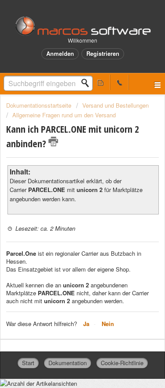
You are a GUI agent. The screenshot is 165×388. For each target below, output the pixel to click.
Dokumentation (67, 363)
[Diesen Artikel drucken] (53, 141)
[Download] (66, 186)
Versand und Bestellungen (115, 105)
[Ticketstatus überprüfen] (101, 82)
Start (28, 363)
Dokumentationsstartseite (39, 105)
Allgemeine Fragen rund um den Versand (64, 115)
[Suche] (87, 83)
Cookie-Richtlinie (122, 363)
